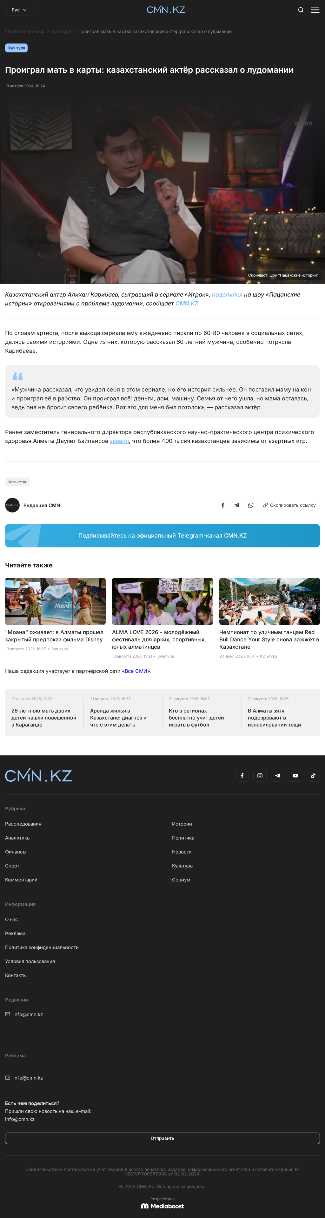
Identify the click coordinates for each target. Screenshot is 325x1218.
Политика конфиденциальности (42, 947)
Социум (181, 880)
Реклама (15, 933)
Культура (61, 31)
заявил (119, 441)
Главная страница (24, 31)
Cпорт (12, 866)
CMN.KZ (187, 303)
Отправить (162, 1138)
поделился (227, 294)
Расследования (23, 824)
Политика (183, 838)
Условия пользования (30, 961)
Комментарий (21, 880)
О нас (11, 919)
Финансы (15, 852)
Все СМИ (136, 671)
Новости (182, 852)
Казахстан (17, 481)
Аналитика (17, 838)
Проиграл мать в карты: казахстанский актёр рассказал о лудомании (155, 31)
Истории (182, 824)
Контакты (16, 975)
